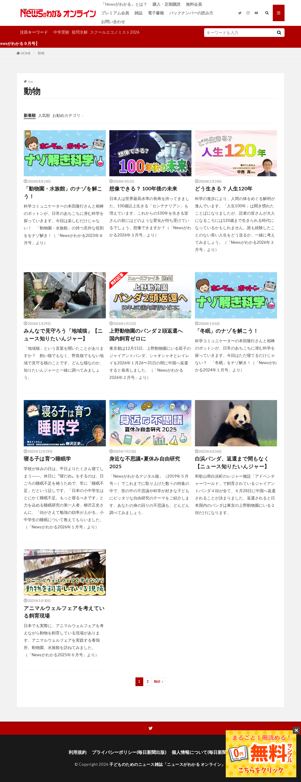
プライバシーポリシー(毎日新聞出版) (129, 752)
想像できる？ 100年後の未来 (143, 188)
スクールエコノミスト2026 (114, 32)
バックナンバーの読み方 (191, 12)
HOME (26, 53)
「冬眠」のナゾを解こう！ (226, 331)
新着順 (30, 115)
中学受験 (61, 32)
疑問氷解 (80, 32)
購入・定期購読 (167, 4)
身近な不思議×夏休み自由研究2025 (144, 462)
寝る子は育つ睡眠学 (47, 459)
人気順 (44, 115)
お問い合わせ (113, 21)
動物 (41, 53)
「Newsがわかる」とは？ (124, 4)
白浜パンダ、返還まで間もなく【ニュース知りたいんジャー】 (232, 462)
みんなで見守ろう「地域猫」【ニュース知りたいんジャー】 (63, 334)
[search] (279, 32)
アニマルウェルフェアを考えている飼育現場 (64, 612)
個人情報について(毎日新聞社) (202, 752)
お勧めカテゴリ (66, 115)
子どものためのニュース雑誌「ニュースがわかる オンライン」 (167, 764)
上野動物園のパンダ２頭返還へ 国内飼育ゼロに (148, 334)
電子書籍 (156, 12)
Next (157, 681)
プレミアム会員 (115, 12)
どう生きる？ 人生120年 (224, 188)
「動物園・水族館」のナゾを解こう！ (63, 192)
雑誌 (139, 12)
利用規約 (78, 752)
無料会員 (194, 4)
